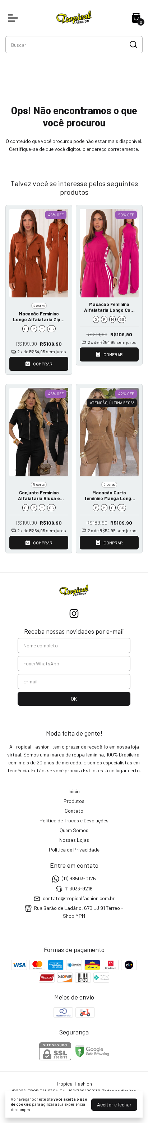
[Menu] (14, 18)
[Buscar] (133, 44)
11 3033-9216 (79, 888)
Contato (74, 811)
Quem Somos (74, 830)
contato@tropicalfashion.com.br (79, 898)
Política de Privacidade (74, 849)
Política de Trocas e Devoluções (74, 820)
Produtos (74, 801)
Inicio (74, 791)
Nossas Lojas (74, 840)
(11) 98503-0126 (79, 878)
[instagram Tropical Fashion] (74, 613)
